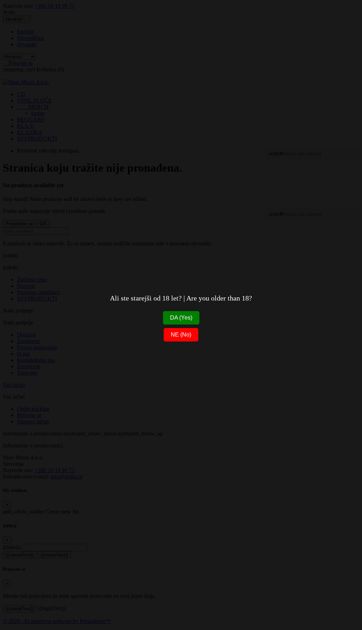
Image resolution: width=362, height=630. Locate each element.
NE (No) (181, 335)
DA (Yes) (181, 318)
